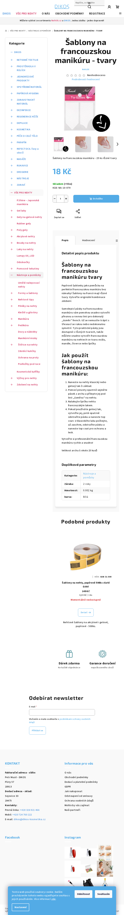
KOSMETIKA (23, 129)
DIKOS (67, 20)
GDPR (68, 786)
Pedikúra (23, 325)
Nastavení (20, 907)
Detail (84, 612)
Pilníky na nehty (27, 306)
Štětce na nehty (28, 344)
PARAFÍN (21, 142)
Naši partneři (72, 810)
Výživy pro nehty (27, 378)
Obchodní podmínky (76, 777)
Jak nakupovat (73, 791)
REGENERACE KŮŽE (27, 116)
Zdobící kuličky (27, 351)
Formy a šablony (28, 293)
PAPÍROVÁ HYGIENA (28, 93)
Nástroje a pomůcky (29, 275)
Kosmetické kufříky (28, 372)
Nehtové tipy (26, 299)
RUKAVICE (22, 165)
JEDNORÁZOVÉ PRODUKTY (25, 78)
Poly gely (22, 230)
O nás (68, 772)
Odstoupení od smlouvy (79, 796)
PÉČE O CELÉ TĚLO (27, 136)
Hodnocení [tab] (88, 240)
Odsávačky (23, 262)
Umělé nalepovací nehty (29, 284)
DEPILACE (22, 123)
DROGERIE (22, 172)
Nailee (85, 69)
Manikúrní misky (27, 338)
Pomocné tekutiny (28, 268)
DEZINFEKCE (24, 110)
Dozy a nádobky (27, 332)
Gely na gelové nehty (29, 217)
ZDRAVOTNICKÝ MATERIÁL (26, 101)
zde (53, 899)
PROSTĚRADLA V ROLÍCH (26, 68)
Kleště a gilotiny (28, 312)
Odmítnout (83, 894)
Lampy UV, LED (25, 256)
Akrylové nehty (26, 236)
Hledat (78, 10)
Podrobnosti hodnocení (86, 79)
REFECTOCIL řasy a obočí (28, 150)
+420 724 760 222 (22, 814)
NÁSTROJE (23, 178)
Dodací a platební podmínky (81, 782)
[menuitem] (6, 14)
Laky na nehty (25, 249)
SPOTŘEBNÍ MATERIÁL (29, 87)
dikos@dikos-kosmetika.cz (30, 819)
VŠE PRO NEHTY (23, 192)
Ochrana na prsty (28, 357)
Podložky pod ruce (29, 364)
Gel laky (21, 210)
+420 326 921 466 (29, 810)
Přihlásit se (37, 730)
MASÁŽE (21, 159)
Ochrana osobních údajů (79, 800)
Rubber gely (24, 223)
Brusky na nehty (26, 243)
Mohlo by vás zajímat (77, 805)
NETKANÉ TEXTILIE (27, 60)
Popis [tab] (65, 240)
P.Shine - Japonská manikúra (28, 202)
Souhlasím (103, 894)
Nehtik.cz (56, 20)
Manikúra (23, 319)
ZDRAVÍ (21, 185)
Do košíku (98, 198)
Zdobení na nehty (27, 384)
